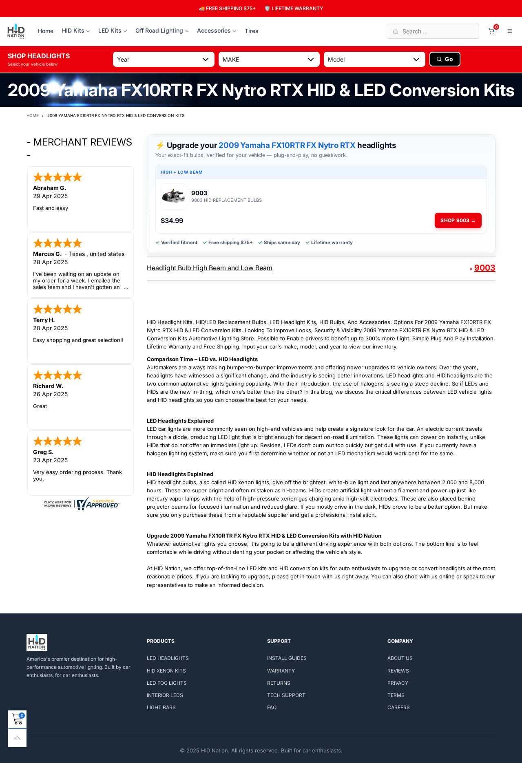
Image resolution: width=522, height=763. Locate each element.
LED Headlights (168, 658)
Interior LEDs (165, 695)
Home (45, 30)
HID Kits (73, 30)
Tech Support (286, 695)
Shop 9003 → (458, 220)
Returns (278, 683)
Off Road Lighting (159, 30)
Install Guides (287, 658)
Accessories (214, 30)
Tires (252, 30)
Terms (396, 695)
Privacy (397, 683)
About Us (400, 658)
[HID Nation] (16, 31)
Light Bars (161, 707)
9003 (484, 268)
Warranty (281, 671)
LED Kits (110, 30)
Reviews (398, 671)
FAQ (271, 707)
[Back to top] (17, 738)
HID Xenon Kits (166, 671)
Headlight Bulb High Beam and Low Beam (209, 268)
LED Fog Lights (167, 683)
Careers (398, 707)
